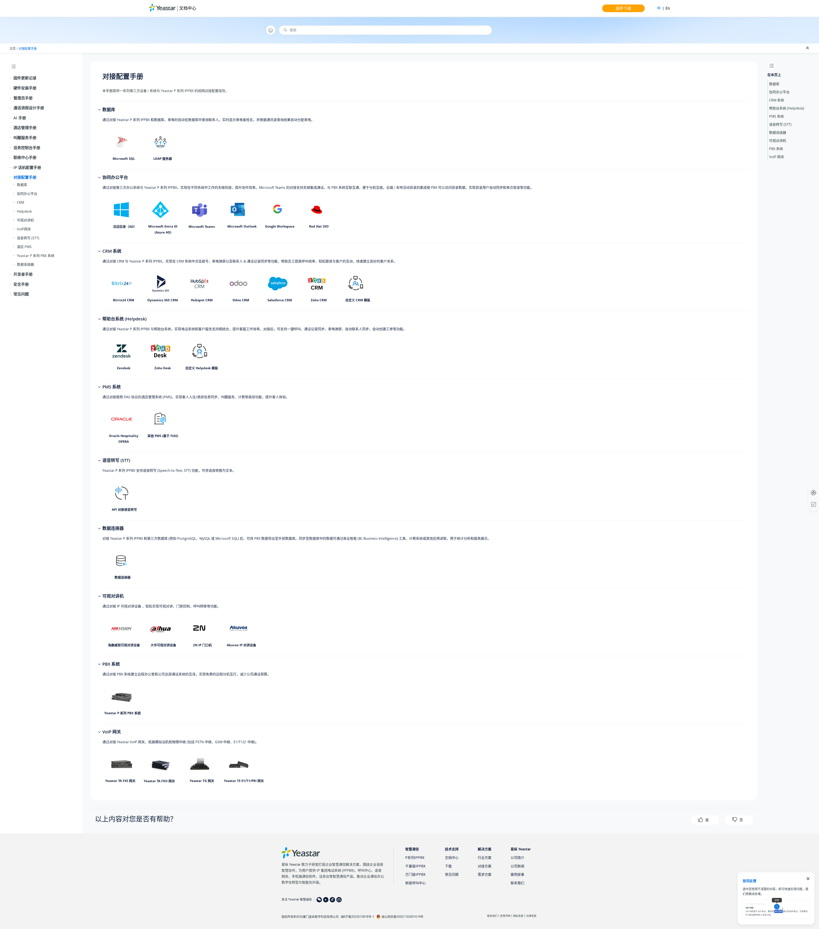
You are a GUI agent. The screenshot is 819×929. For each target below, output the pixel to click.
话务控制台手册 (26, 147)
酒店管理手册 (24, 127)
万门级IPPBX (415, 875)
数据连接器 (25, 264)
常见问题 (21, 294)
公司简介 (517, 858)
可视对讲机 (25, 220)
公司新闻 (517, 866)
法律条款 (531, 916)
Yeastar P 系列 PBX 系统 (35, 255)
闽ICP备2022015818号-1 (357, 916)
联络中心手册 (24, 157)
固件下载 (623, 8)
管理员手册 (23, 98)
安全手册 (21, 284)
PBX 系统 (776, 148)
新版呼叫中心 (415, 883)
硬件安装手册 (24, 88)
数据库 (22, 184)
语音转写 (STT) (28, 238)
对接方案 (484, 866)
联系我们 (517, 883)
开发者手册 (23, 274)
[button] (10, 78)
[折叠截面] (808, 48)
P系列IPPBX (414, 858)
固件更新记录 (24, 78)
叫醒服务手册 (24, 137)
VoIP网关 (24, 229)
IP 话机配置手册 (27, 167)
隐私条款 (518, 916)
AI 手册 (19, 117)
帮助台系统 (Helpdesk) (786, 108)
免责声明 (505, 916)
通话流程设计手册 (28, 107)
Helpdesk (24, 211)
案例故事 (517, 875)
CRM (20, 202)
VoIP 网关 (776, 156)
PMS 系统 (776, 116)
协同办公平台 (27, 193)
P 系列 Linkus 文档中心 (805, 488)
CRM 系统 (776, 100)
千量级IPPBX (415, 866)
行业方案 (484, 858)
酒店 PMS (24, 246)
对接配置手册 (28, 48)
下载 (448, 866)
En (668, 8)
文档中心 (187, 8)
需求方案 (484, 875)
